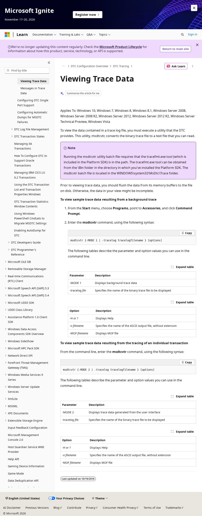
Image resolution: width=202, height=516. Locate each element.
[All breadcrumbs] (63, 66)
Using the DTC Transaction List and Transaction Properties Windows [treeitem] (31, 189)
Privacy (90, 507)
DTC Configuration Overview (89, 66)
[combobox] (27, 70)
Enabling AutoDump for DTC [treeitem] (30, 232)
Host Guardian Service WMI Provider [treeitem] (26, 449)
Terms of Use (152, 507)
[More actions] (192, 66)
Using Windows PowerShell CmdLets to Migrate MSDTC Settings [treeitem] (30, 218)
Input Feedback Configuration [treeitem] (27, 428)
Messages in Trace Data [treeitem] (33, 90)
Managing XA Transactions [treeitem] (23, 146)
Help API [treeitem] (13, 459)
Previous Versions (37, 507)
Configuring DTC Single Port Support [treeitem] (32, 102)
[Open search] (182, 34)
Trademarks (173, 507)
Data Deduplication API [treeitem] (23, 480)
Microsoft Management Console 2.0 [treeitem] (23, 437)
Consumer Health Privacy (119, 507)
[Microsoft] (7, 34)
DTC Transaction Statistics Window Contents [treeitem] (31, 204)
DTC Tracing (121, 66)
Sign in (192, 34)
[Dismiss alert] (194, 8)
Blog (56, 507)
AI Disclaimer (12, 507)
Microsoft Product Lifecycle (120, 47)
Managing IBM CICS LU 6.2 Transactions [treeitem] (29, 175)
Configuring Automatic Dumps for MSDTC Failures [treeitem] (32, 117)
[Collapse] (49, 63)
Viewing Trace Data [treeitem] (33, 81)
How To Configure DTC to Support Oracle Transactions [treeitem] (30, 160)
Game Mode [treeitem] (16, 473)
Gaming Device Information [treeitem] (26, 466)
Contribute (74, 507)
